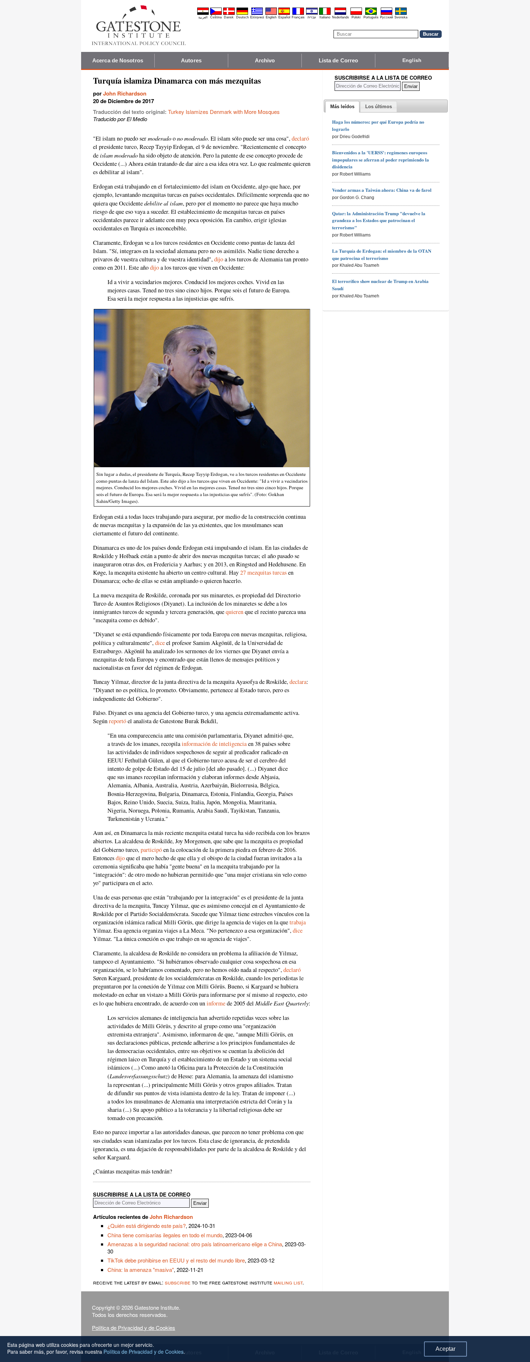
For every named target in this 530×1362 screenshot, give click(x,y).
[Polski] (356, 14)
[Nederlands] (340, 14)
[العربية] (203, 14)
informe (216, 1003)
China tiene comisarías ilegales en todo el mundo (164, 1235)
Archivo (265, 60)
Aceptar (445, 1349)
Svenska (400, 17)
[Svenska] (401, 14)
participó (151, 850)
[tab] (342, 106)
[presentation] (342, 106)
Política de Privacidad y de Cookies (133, 1327)
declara (298, 682)
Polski (356, 17)
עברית (312, 17)
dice (160, 643)
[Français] (298, 14)
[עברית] (312, 14)
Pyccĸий (386, 17)
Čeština (216, 17)
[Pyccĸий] (386, 14)
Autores (191, 60)
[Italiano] (325, 14)
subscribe (177, 1282)
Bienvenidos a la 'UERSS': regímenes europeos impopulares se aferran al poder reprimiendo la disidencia (380, 159)
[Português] (371, 14)
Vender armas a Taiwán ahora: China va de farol (382, 189)
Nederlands (340, 17)
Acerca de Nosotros (117, 60)
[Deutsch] (242, 14)
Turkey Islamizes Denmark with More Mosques (224, 111)
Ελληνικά (257, 17)
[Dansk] (229, 14)
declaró (300, 138)
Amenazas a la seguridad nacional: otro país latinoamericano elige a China (194, 1244)
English (271, 17)
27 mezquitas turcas (263, 572)
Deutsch (242, 17)
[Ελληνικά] (257, 14)
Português (371, 17)
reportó (117, 721)
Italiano (324, 17)
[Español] (284, 14)
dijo (218, 259)
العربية (203, 17)
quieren (234, 612)
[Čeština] (216, 14)
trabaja (298, 922)
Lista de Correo (338, 60)
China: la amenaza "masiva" (140, 1269)
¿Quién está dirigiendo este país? (146, 1225)
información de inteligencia (214, 744)
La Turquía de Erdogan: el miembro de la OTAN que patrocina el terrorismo (381, 254)
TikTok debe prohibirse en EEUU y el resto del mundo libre (176, 1260)
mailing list (288, 1282)
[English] (271, 14)
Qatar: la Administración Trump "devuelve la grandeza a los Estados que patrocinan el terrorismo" (378, 220)
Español (284, 17)
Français (298, 17)
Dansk (229, 17)
